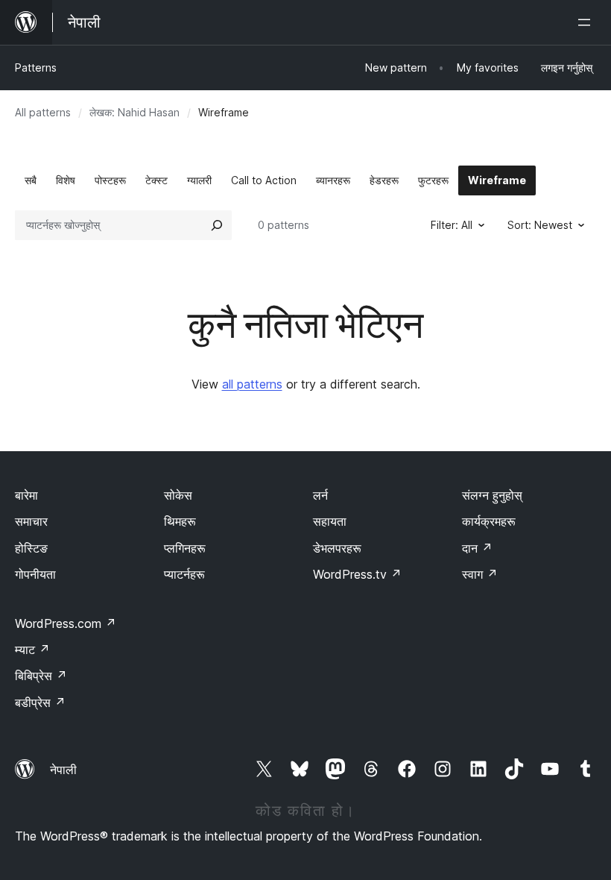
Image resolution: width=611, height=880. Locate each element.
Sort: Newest (539, 225)
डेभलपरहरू (337, 548)
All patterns (43, 112)
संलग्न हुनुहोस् (492, 495)
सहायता (329, 521)
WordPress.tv (357, 574)
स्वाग (480, 574)
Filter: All (451, 225)
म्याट (32, 649)
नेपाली (63, 769)
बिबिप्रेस (41, 675)
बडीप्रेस (40, 702)
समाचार (31, 521)
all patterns (252, 384)
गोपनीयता (35, 574)
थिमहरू (180, 521)
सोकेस (178, 495)
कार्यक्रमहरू (489, 521)
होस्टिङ (31, 548)
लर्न (320, 495)
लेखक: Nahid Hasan (134, 112)
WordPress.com (65, 623)
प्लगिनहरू (185, 548)
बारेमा (26, 495)
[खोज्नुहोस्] (217, 225)
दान (477, 548)
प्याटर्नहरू (184, 574)
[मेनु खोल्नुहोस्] (587, 22)
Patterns (36, 67)
